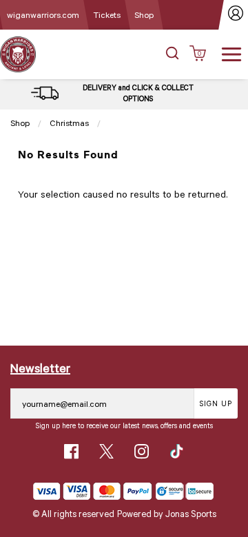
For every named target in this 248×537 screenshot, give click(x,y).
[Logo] (18, 53)
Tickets (107, 14)
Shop (144, 14)
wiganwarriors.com (43, 14)
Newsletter (40, 367)
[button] (172, 54)
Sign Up (216, 403)
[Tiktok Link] (176, 451)
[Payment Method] (92, 491)
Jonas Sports (190, 513)
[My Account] (236, 15)
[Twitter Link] (106, 451)
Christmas (69, 122)
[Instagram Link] (141, 451)
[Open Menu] (231, 53)
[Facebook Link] (71, 451)
